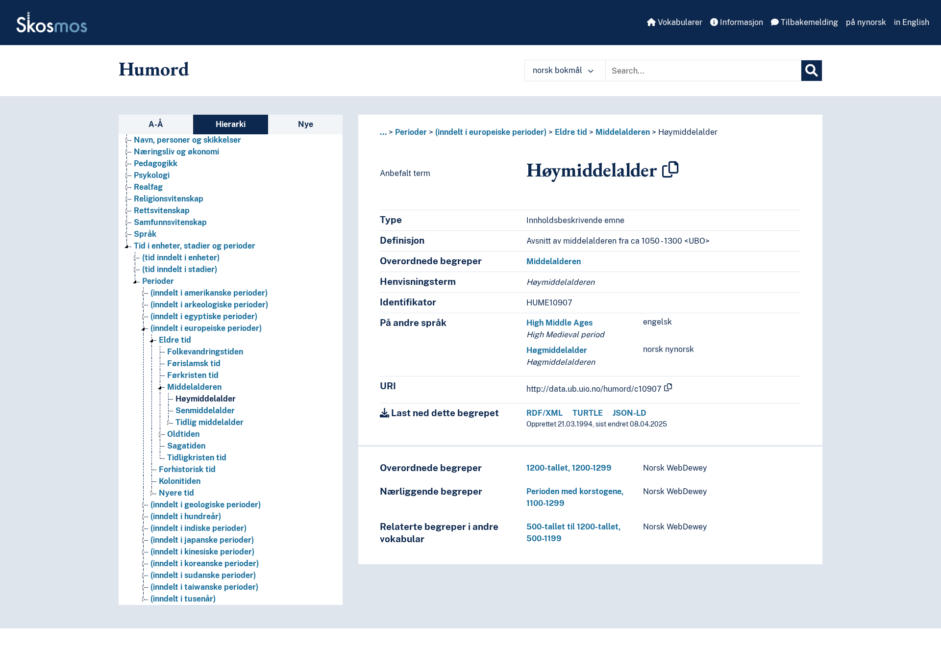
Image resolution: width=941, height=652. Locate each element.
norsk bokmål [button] (558, 70)
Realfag (148, 187)
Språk (145, 234)
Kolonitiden (179, 481)
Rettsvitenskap (162, 210)
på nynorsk (866, 22)
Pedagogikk (155, 163)
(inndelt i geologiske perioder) (205, 504)
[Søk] (811, 70)
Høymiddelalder (205, 398)
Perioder (158, 281)
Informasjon (740, 22)
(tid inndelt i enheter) (181, 257)
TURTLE (587, 413)
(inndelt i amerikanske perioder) (209, 293)
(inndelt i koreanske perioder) (204, 563)
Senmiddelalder (205, 410)
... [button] (383, 132)
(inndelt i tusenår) (183, 598)
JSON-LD (629, 413)
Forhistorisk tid (187, 469)
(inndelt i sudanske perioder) (203, 575)
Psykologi (152, 175)
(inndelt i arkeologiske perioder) (209, 304)
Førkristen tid (193, 375)
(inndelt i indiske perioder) (198, 528)
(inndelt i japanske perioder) (202, 540)
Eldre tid (175, 340)
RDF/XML (544, 413)
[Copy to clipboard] (670, 169)
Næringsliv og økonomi (176, 151)
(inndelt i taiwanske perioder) (204, 587)
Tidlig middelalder (209, 422)
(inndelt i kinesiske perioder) (202, 551)
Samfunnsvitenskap (170, 222)
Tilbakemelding (808, 22)
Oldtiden (183, 434)
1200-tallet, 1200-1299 (569, 468)
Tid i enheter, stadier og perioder (194, 246)
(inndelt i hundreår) (185, 516)
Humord (154, 68)
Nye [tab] (305, 124)
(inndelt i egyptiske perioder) (203, 316)
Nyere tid (176, 493)
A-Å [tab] (156, 124)
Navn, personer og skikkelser (187, 140)
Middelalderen (194, 387)
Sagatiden (186, 446)
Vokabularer (679, 22)
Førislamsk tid (194, 363)
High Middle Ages (559, 322)
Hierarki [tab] (231, 124)
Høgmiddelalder (556, 350)
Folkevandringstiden (205, 351)
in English (911, 22)
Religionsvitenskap (168, 198)
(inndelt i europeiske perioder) (206, 328)
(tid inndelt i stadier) (179, 269)
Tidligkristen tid (196, 457)
